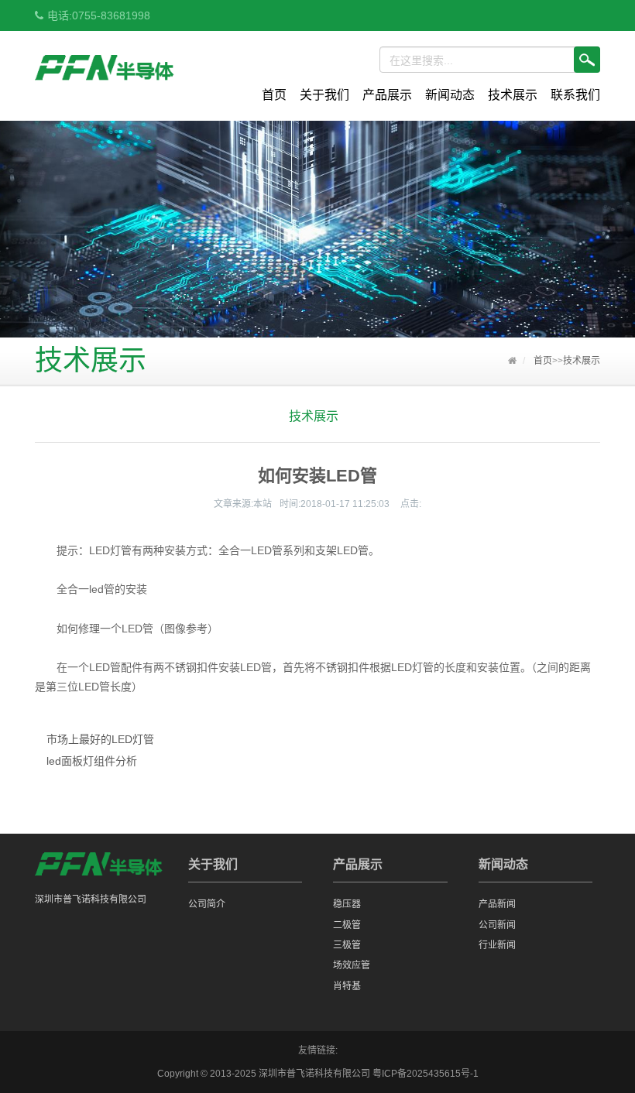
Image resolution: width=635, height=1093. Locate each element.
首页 (274, 94)
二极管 (347, 925)
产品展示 (387, 94)
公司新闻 (497, 925)
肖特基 (347, 986)
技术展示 (512, 94)
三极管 (347, 945)
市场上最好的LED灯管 (100, 739)
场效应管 (351, 965)
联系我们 (575, 94)
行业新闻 (497, 945)
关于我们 (324, 94)
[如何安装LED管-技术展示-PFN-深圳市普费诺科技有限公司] (105, 70)
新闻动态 (450, 94)
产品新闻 (497, 904)
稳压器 (347, 904)
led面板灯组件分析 (91, 761)
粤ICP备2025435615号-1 (425, 1073)
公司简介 (206, 904)
